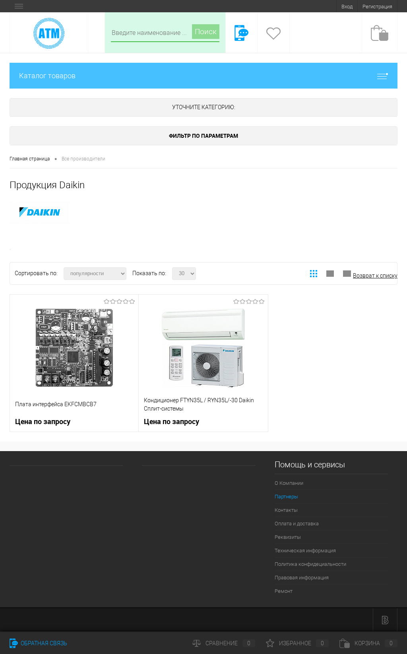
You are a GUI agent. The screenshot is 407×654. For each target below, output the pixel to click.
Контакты (286, 510)
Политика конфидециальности (310, 564)
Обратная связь (43, 643)
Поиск (206, 31)
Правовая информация (302, 578)
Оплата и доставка (297, 524)
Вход (347, 7)
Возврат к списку (375, 275)
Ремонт (284, 591)
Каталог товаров (47, 75)
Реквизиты (288, 537)
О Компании (289, 483)
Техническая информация (305, 551)
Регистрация (377, 7)
